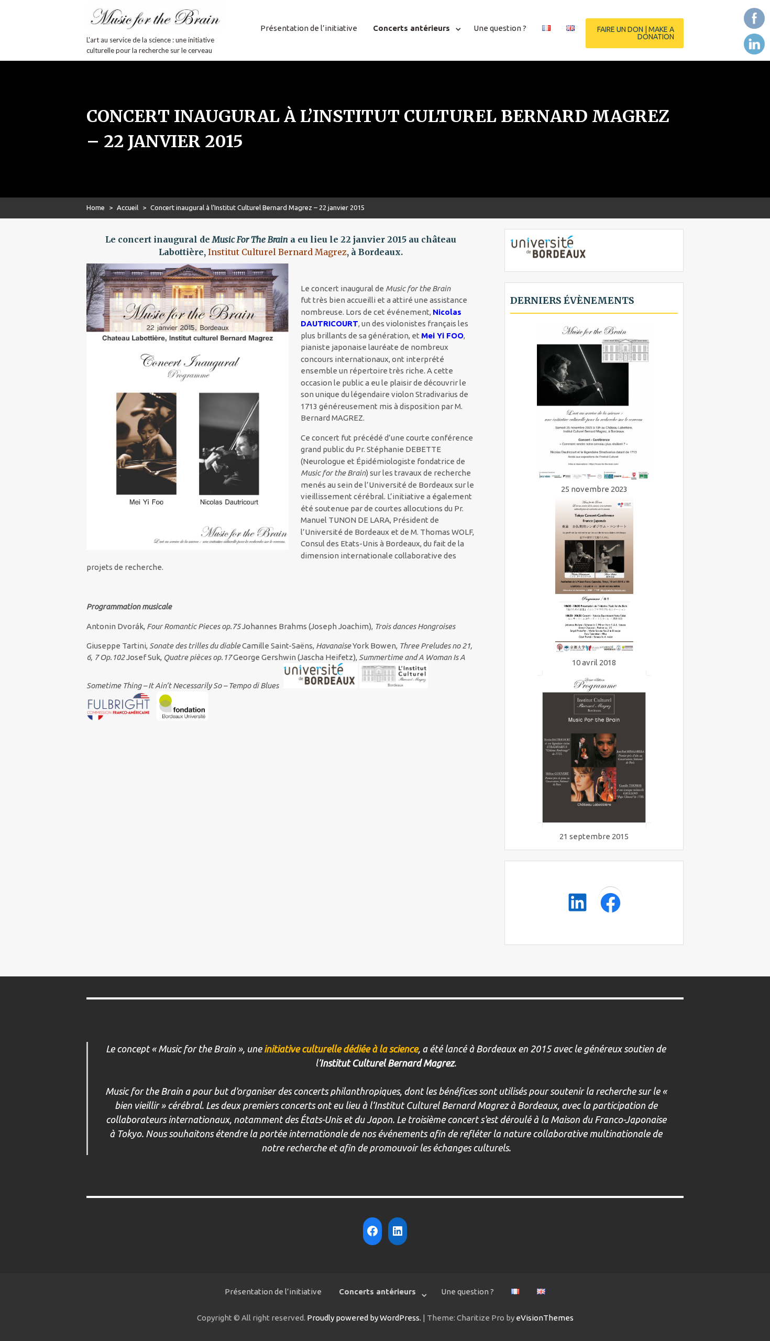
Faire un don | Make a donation (635, 33)
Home (95, 207)
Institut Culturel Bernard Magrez (277, 252)
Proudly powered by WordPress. (364, 1317)
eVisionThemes (545, 1317)
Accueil (127, 207)
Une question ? (500, 28)
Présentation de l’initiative (308, 28)
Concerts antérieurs (411, 28)
